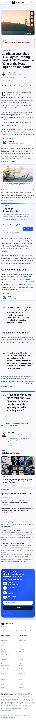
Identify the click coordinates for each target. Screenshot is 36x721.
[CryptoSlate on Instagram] (26, 631)
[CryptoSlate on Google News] (8, 631)
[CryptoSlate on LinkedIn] (21, 631)
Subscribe (18, 607)
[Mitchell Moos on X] (8, 445)
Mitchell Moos (13, 72)
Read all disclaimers (6, 709)
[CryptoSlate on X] (3, 631)
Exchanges (8, 50)
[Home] (2, 7)
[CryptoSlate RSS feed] (30, 631)
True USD (15, 279)
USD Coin (26, 279)
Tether (9, 279)
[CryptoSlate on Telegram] (17, 631)
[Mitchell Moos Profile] (3, 74)
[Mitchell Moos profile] (3, 434)
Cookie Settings (13, 717)
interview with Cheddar (13, 129)
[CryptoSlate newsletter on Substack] (12, 631)
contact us (27, 46)
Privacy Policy (12, 694)
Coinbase (9, 92)
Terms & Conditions (25, 715)
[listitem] (5, 423)
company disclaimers (19, 561)
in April (12, 161)
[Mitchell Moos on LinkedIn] (10, 445)
